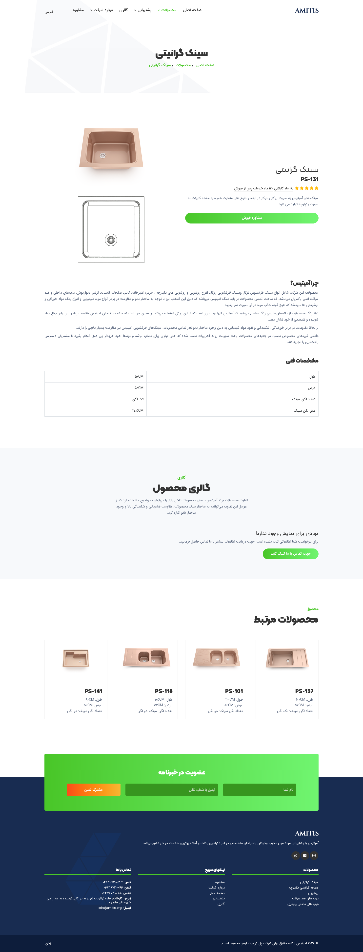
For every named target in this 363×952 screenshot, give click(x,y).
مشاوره (78, 10)
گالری (123, 10)
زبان (48, 943)
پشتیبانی (143, 10)
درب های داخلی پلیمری (303, 904)
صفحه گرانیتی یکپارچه (304, 888)
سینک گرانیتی (160, 65)
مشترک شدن (93, 789)
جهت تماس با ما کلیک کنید (291, 553)
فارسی (49, 12)
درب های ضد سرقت (305, 899)
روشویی (313, 893)
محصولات (168, 10)
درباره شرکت (102, 10)
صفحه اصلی (192, 10)
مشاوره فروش (252, 218)
